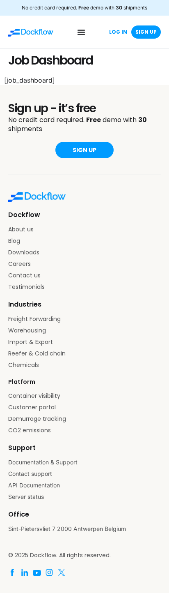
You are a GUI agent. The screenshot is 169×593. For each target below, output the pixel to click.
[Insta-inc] (49, 572)
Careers (19, 264)
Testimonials (26, 287)
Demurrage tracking (37, 419)
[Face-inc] (12, 572)
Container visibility (34, 396)
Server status (26, 496)
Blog (14, 241)
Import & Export (30, 342)
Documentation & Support (43, 462)
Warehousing (27, 330)
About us (21, 229)
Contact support (30, 473)
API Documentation (34, 485)
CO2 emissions (29, 430)
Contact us (24, 275)
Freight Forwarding (34, 319)
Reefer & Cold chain (37, 353)
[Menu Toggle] (81, 32)
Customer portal (32, 407)
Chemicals (23, 365)
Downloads (23, 252)
